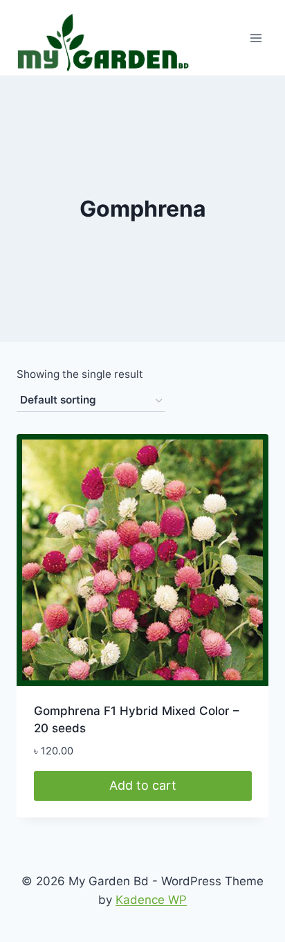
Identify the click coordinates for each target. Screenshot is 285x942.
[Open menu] (255, 37)
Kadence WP (151, 900)
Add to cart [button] (142, 785)
